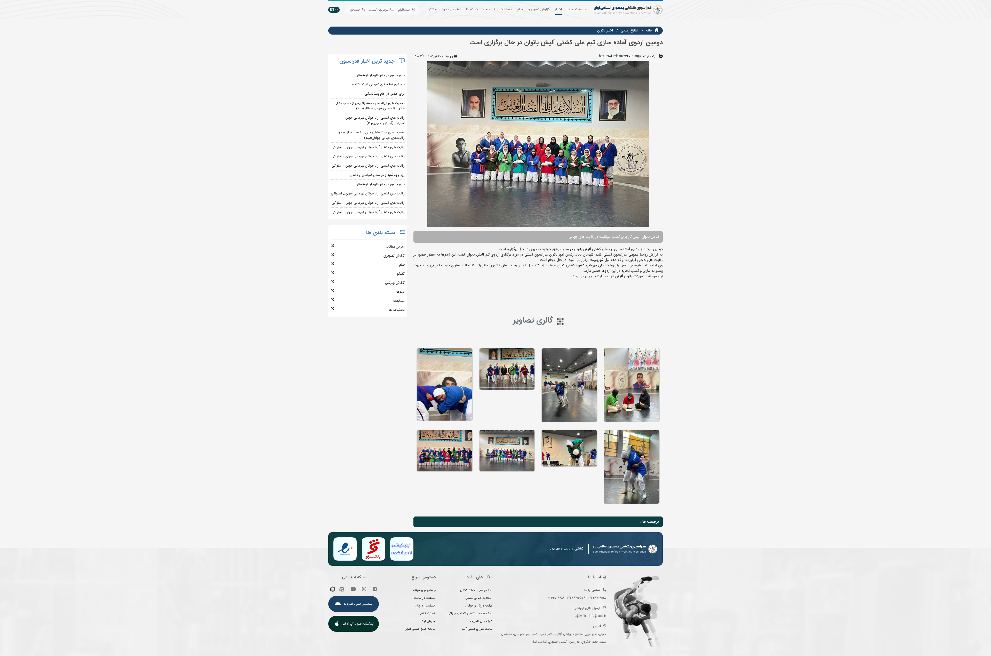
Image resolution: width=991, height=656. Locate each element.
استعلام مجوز (451, 9)
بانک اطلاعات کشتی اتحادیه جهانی (469, 613)
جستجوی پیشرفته (424, 590)
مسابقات (506, 9)
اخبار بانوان (605, 30)
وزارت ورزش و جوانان (478, 605)
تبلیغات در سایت (425, 597)
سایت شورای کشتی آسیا (476, 628)
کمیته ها (472, 9)
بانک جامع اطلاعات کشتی (476, 590)
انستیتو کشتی (427, 613)
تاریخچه (489, 9)
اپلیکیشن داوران (425, 605)
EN (332, 9)
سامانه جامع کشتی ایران (420, 628)
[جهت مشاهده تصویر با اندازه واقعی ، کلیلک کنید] (538, 144)
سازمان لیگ (428, 621)
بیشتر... (431, 9)
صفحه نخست (577, 9)
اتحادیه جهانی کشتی (478, 597)
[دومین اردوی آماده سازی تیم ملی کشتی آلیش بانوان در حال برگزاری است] (631, 385)
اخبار (558, 9)
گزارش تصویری (539, 9)
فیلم (520, 9)
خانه (649, 30)
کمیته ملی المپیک (481, 621)
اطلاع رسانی (629, 30)
